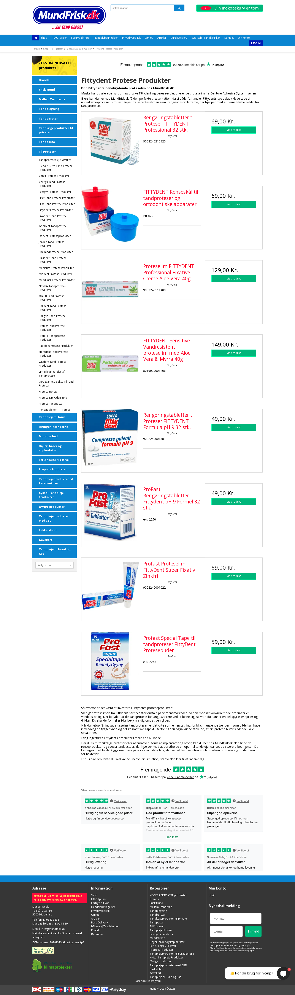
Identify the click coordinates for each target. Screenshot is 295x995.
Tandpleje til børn (52, 417)
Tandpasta (47, 142)
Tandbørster (48, 118)
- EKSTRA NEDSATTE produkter (55, 65)
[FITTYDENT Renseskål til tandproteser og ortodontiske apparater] (110, 214)
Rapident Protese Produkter (56, 346)
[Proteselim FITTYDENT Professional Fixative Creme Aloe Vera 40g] (110, 289)
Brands (44, 80)
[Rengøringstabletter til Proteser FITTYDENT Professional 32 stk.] (110, 140)
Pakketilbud (48, 530)
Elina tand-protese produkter (57, 204)
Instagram (154, 981)
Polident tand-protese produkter (52, 308)
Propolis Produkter (53, 469)
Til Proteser (47, 151)
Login (256, 43)
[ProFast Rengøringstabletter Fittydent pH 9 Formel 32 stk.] (110, 512)
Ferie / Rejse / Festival (54, 460)
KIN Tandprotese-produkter (56, 252)
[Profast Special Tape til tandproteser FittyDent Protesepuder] (110, 661)
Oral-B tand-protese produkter (51, 298)
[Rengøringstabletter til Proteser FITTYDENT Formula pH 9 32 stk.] (110, 437)
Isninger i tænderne (53, 427)
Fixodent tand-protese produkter (53, 218)
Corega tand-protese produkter (52, 184)
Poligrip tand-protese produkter (52, 318)
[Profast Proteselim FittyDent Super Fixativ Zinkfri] (110, 586)
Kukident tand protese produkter (53, 260)
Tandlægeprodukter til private (56, 130)
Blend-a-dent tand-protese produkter (56, 168)
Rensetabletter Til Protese (54, 410)
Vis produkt (234, 130)
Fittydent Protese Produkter (56, 210)
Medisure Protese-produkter (56, 268)
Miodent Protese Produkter (55, 274)
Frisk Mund (47, 89)
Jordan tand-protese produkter (51, 244)
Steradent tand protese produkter (53, 354)
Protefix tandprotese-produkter (52, 338)
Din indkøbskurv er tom (232, 8)
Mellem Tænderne (52, 99)
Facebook (140, 981)
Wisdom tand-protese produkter (52, 363)
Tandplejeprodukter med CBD (54, 518)
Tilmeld (253, 931)
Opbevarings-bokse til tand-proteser (57, 383)
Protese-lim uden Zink (53, 397)
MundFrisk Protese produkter (57, 280)
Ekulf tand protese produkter (57, 198)
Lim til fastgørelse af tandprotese (52, 373)
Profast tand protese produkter (52, 328)
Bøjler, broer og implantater (50, 448)
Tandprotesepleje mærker (55, 160)
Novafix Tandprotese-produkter (52, 288)
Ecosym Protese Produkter (55, 192)
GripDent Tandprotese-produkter (53, 228)
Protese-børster (49, 391)
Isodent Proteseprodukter (55, 236)
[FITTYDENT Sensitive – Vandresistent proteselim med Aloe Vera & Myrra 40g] (110, 363)
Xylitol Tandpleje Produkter (51, 495)
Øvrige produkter (52, 507)
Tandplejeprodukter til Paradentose (56, 481)
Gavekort (45, 540)
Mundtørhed (48, 436)
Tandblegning (49, 109)
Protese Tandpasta (50, 404)
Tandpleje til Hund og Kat (55, 551)
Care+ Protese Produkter (54, 176)
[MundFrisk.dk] (69, 17)
